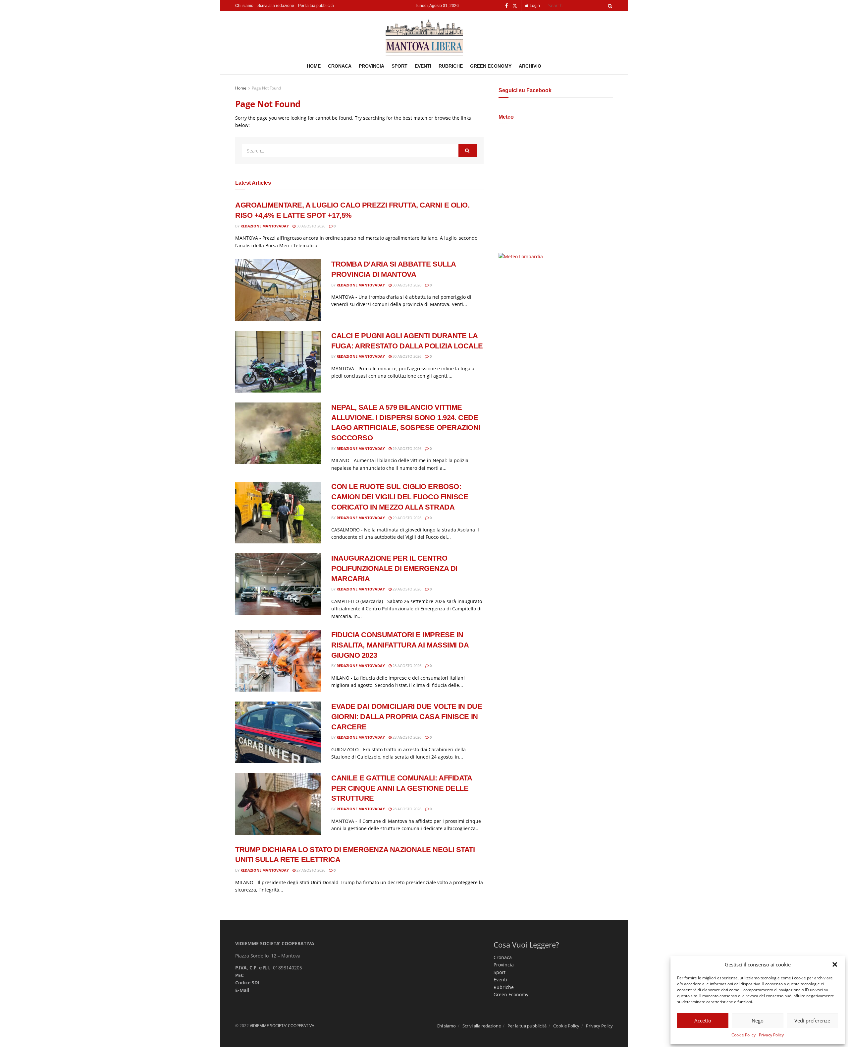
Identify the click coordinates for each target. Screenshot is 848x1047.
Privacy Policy (771, 1035)
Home (314, 66)
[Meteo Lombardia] (521, 256)
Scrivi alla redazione (275, 5)
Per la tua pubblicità (316, 5)
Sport (399, 66)
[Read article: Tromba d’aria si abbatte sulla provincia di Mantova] (278, 290)
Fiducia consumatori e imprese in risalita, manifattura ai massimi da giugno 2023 (400, 645)
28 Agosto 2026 (406, 665)
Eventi (423, 66)
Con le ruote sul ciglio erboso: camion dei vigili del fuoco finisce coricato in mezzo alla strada (399, 496)
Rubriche (451, 66)
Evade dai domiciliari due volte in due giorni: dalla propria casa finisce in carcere (406, 716)
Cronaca (339, 66)
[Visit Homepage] (424, 34)
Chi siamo (244, 5)
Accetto (702, 1020)
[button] (834, 964)
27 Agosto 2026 (310, 870)
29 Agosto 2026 (406, 448)
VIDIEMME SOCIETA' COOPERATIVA (282, 1025)
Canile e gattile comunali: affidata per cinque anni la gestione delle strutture (401, 788)
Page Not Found (266, 88)
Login (534, 5)
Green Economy (490, 66)
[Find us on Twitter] (514, 6)
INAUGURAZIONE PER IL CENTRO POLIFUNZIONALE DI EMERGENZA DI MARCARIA (394, 568)
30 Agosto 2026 (310, 225)
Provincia (371, 66)
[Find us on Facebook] (506, 6)
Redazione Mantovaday (264, 225)
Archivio (530, 66)
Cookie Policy (743, 1035)
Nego (758, 1020)
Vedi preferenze (812, 1020)
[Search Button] (609, 5)
